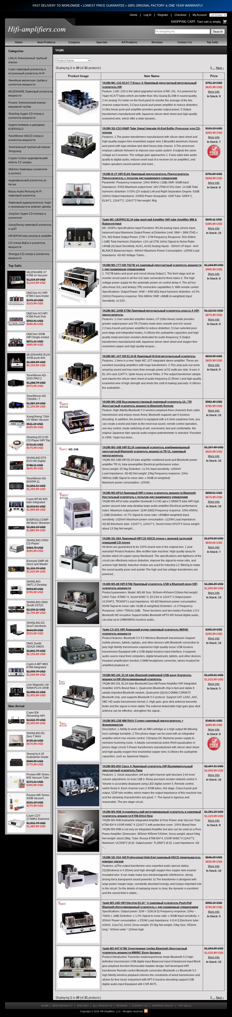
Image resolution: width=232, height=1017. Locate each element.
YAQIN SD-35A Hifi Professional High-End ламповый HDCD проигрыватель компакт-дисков (151, 859)
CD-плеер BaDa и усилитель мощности (26, 245)
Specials (101, 42)
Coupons (74, 42)
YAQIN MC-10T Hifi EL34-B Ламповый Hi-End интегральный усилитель (149, 356)
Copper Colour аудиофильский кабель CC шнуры (28, 160)
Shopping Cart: (183, 21)
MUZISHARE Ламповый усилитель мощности (30, 93)
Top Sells (212, 42)
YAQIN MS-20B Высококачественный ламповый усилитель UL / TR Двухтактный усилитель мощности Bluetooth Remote (147, 404)
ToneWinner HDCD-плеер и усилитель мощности (25, 138)
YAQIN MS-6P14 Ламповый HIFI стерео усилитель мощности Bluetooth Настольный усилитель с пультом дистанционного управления (149, 495)
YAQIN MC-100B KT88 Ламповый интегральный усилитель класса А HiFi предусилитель (150, 312)
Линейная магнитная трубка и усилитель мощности (27, 82)
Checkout (180, 15)
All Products (129, 42)
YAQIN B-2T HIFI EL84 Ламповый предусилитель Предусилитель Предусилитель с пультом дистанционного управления (145, 176)
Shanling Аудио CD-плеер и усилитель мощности (26, 115)
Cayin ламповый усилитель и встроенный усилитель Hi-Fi (27, 71)
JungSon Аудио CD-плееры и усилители (27, 215)
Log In (147, 15)
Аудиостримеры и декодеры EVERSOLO (26, 127)
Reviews (157, 42)
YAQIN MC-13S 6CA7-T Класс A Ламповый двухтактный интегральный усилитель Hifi (149, 85)
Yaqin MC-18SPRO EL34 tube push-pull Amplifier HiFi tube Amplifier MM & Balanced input (149, 221)
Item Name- (152, 76)
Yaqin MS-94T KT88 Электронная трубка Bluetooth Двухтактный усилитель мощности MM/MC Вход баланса (144, 950)
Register (163, 15)
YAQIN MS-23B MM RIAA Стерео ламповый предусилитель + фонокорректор (142, 722)
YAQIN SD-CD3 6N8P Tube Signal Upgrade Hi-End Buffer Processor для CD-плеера (151, 130)
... (213, 68)
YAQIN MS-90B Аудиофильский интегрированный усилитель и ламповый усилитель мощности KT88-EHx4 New (151, 814)
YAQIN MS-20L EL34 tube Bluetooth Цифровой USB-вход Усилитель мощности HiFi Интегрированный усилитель (146, 677)
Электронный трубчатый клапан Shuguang (29, 149)
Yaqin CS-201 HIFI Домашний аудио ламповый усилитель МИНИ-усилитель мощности (145, 631)
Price (214, 76)
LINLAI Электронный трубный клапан (27, 60)
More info (214, 91)
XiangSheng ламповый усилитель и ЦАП (30, 227)
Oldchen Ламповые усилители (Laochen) (27, 171)
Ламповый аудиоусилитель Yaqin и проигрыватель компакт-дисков (29, 204)
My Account (200, 15)
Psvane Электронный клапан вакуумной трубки (27, 104)
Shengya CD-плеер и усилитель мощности (28, 256)
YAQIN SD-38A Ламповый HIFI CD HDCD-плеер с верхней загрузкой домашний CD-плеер (147, 540)
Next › (220, 68)
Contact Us (184, 42)
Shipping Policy (163, 1005)
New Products (46, 42)
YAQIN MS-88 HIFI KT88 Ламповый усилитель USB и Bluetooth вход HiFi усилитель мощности (149, 586)
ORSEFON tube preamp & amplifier (30, 236)
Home (133, 15)
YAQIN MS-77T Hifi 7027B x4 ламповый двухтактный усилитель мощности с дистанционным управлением (151, 267)
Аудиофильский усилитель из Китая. (27, 182)
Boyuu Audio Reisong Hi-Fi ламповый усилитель (25, 193)
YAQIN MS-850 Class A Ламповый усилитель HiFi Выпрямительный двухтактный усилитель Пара (147, 768)
